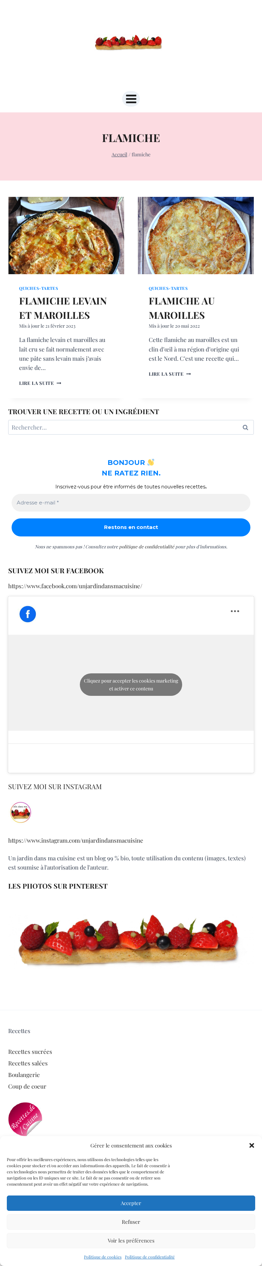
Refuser (131, 1221)
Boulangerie (24, 1074)
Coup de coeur (27, 1086)
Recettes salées (28, 1063)
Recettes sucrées (30, 1051)
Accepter (131, 1203)
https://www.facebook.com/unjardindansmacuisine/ (75, 586)
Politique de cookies (102, 1257)
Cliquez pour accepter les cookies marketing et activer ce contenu (131, 684)
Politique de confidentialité (150, 1257)
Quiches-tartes (38, 288)
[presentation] (66, 235)
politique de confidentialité (146, 546)
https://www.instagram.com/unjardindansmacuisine (75, 840)
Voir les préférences (131, 1240)
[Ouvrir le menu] (131, 99)
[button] (251, 1145)
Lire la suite (40, 383)
